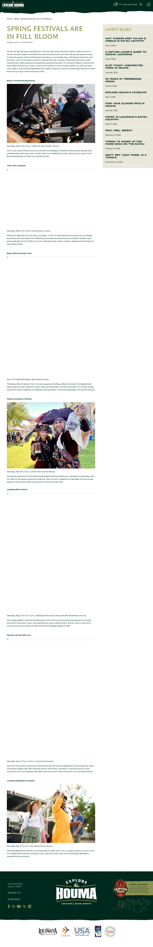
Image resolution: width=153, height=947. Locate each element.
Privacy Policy (14, 899)
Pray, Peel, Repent (118, 130)
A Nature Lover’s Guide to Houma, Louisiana (125, 53)
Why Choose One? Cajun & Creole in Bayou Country (125, 39)
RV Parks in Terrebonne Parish (123, 80)
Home (9, 19)
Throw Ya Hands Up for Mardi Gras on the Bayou (124, 142)
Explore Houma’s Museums (126, 92)
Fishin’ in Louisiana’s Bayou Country (126, 118)
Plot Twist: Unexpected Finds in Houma (124, 66)
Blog (16, 19)
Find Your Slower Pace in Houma (124, 104)
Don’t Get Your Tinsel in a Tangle (126, 156)
